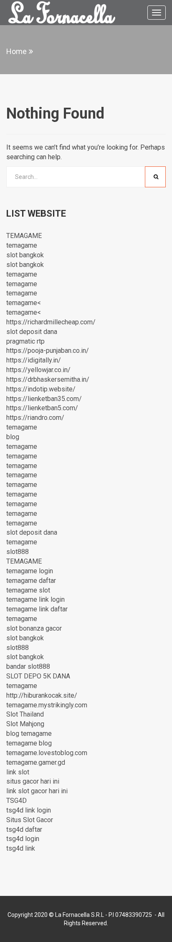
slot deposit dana (31, 332)
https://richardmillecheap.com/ (51, 322)
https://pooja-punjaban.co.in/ (47, 351)
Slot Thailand (25, 714)
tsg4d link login (28, 810)
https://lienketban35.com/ (44, 399)
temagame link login (35, 599)
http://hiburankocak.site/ (41, 695)
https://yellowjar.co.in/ (38, 370)
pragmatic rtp (25, 341)
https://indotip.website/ (41, 389)
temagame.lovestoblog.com (46, 753)
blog (12, 437)
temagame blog (29, 743)
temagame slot (28, 590)
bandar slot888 (28, 666)
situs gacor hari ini (32, 781)
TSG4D (16, 801)
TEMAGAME (24, 236)
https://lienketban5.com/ (42, 408)
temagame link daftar (37, 609)
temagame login (29, 571)
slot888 (17, 552)
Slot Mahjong (25, 724)
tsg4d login (22, 839)
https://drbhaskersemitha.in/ (47, 379)
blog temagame (29, 734)
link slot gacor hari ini (37, 791)
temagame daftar (31, 581)
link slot (17, 772)
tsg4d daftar (24, 829)
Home (16, 51)
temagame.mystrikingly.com (46, 705)
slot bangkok (25, 255)
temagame (21, 245)
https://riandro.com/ (35, 418)
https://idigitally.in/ (33, 360)
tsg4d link (20, 848)
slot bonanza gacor (34, 628)
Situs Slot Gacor (29, 820)
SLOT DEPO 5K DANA (38, 676)
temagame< (23, 303)
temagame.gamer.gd (35, 762)
